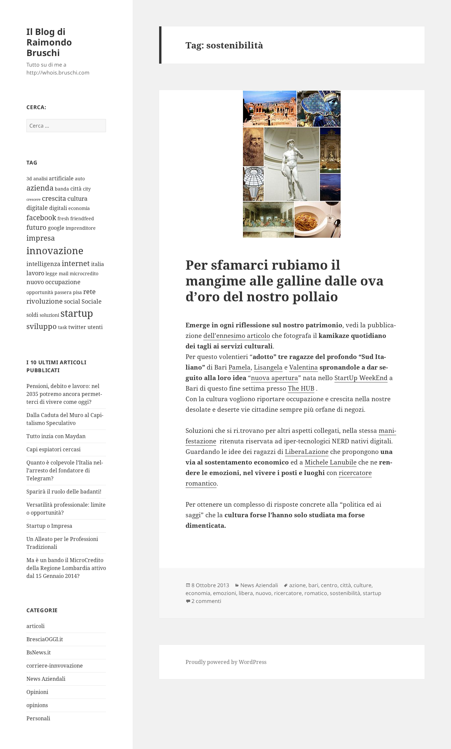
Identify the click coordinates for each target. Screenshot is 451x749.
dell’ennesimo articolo (236, 335)
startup (76, 313)
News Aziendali (45, 678)
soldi (32, 314)
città (76, 188)
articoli (35, 626)
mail (63, 273)
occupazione (63, 282)
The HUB (301, 388)
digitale (37, 208)
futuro (36, 227)
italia (97, 264)
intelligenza (43, 264)
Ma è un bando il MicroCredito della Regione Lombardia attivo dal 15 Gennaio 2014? (66, 568)
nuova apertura (274, 378)
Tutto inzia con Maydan (56, 436)
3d (29, 178)
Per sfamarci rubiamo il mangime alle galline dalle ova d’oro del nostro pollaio (285, 280)
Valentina (303, 367)
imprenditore (81, 228)
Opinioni (37, 692)
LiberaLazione (307, 451)
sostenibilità (345, 593)
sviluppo (41, 326)
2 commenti (206, 601)
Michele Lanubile (331, 462)
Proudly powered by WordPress (226, 662)
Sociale (92, 301)
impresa (40, 238)
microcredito (84, 273)
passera (63, 292)
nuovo (35, 282)
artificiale (61, 178)
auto (80, 178)
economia (79, 208)
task (62, 327)
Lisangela (268, 367)
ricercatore (288, 593)
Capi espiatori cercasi (53, 449)
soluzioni (49, 315)
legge (51, 273)
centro (329, 585)
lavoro (35, 273)
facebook (41, 217)
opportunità (39, 292)
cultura (77, 198)
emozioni (224, 593)
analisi (40, 178)
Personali (38, 718)
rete (89, 291)
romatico (315, 593)
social (72, 301)
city (87, 189)
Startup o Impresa (49, 525)
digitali (58, 208)
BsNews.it (38, 652)
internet (76, 263)
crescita (54, 198)
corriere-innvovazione (54, 665)
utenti (95, 327)
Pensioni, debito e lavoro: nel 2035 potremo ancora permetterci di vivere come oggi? (64, 393)
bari (313, 585)
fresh (63, 218)
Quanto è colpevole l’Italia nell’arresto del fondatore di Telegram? (64, 470)
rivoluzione (44, 301)
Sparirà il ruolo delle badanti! (63, 491)
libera (246, 593)
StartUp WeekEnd (361, 378)
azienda (39, 188)
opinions (37, 705)
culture (362, 585)
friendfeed (82, 218)
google (56, 227)
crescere (33, 199)
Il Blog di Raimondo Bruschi (49, 42)
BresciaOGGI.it (44, 639)
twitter (77, 327)
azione (297, 585)
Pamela (239, 367)
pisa (77, 292)
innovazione (55, 250)
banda (62, 189)
